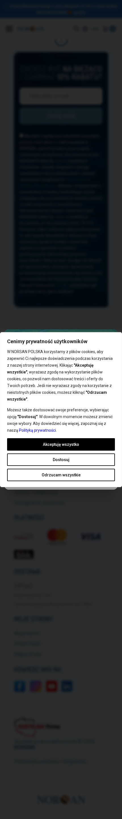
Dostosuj (61, 459)
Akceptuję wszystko (61, 444)
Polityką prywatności (37, 430)
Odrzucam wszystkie (61, 475)
